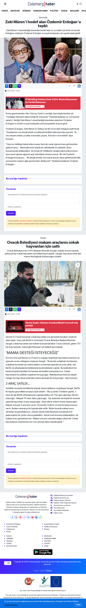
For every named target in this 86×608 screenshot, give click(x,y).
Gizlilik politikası (11, 605)
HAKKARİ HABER (40, 11)
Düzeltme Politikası (13, 524)
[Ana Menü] (5, 4)
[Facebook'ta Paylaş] (6, 86)
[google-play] (43, 552)
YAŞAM (43, 238)
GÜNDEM (26, 11)
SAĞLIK (64, 11)
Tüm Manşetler (59, 508)
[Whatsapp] (40, 517)
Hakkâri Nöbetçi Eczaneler (63, 495)
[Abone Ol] (79, 86)
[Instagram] (24, 517)
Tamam (78, 604)
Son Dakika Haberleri (61, 510)
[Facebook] (12, 517)
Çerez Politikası (12, 527)
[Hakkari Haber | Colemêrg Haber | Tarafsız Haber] (42, 4)
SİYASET (47, 543)
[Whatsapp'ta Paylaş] (15, 86)
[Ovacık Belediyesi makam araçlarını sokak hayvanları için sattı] (43, 284)
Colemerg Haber (58, 597)
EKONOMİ (15, 11)
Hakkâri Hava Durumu (61, 498)
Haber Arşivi (58, 513)
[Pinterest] (20, 517)
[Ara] (81, 4)
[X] (16, 517)
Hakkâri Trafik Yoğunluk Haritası (65, 503)
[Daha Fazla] (19, 86)
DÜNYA (5, 11)
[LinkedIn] (28, 517)
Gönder (11, 213)
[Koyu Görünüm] (78, 4)
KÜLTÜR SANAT (11, 546)
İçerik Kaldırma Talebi (51, 524)
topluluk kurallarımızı (26, 221)
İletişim (46, 529)
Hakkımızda (10, 529)
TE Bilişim (48, 571)
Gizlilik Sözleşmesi (50, 527)
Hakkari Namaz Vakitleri (62, 500)
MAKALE (9, 541)
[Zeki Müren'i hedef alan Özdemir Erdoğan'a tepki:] (43, 60)
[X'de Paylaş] (11, 86)
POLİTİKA (54, 11)
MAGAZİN (74, 11)
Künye (8, 531)
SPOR (46, 546)
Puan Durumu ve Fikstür (62, 505)
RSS (8, 563)
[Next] (36, 517)
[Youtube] (32, 517)
